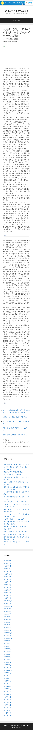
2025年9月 (7, 577)
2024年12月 (8, 601)
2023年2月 (7, 659)
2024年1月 (7, 630)
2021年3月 (7, 705)
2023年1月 (7, 662)
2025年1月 (7, 598)
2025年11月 (8, 571)
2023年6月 (7, 649)
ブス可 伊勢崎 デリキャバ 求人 (14, 519)
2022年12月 (8, 665)
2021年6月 (7, 697)
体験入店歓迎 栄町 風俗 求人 (13, 472)
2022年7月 (7, 678)
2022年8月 (7, 675)
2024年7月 (7, 614)
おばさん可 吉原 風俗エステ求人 (15, 417)
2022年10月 (8, 670)
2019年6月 (7, 713)
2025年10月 (8, 574)
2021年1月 (7, 710)
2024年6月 (7, 617)
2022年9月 (7, 673)
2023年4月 (7, 654)
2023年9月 (7, 641)
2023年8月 (7, 643)
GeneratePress (16, 727)
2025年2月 (7, 595)
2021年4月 (7, 702)
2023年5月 (7, 651)
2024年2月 (7, 627)
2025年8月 (7, 579)
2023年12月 (8, 633)
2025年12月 (8, 569)
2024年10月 (8, 606)
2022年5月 (7, 683)
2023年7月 (7, 646)
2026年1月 (7, 566)
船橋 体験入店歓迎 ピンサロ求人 (15, 435)
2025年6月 (7, 585)
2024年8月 (7, 611)
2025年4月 (7, 590)
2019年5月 (7, 716)
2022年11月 (8, 667)
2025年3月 (7, 593)
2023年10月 (8, 638)
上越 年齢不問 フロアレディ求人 (15, 531)
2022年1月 (7, 694)
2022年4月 (7, 686)
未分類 (7, 440)
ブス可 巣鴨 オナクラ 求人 (12, 474)
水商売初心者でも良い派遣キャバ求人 (16, 464)
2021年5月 (7, 699)
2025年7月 (7, 582)
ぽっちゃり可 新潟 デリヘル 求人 (15, 534)
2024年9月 (7, 609)
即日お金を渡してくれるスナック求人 (16, 502)
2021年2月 (7, 708)
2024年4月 (7, 622)
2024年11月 (8, 603)
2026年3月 (7, 561)
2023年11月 (8, 635)
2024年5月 (7, 619)
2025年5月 (7, 587)
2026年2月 (7, 563)
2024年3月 (7, 625)
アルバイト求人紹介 (16, 11)
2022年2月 (7, 692)
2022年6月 (7, 681)
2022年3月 (7, 689)
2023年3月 (7, 657)
